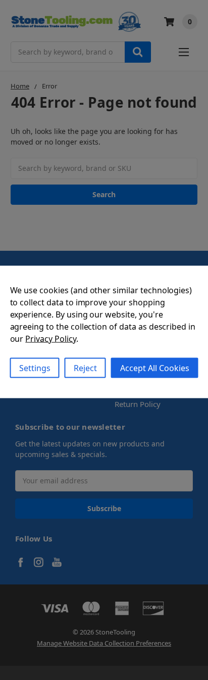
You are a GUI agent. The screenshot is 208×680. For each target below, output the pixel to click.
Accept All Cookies (154, 367)
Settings (34, 367)
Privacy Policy (50, 338)
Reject (85, 367)
